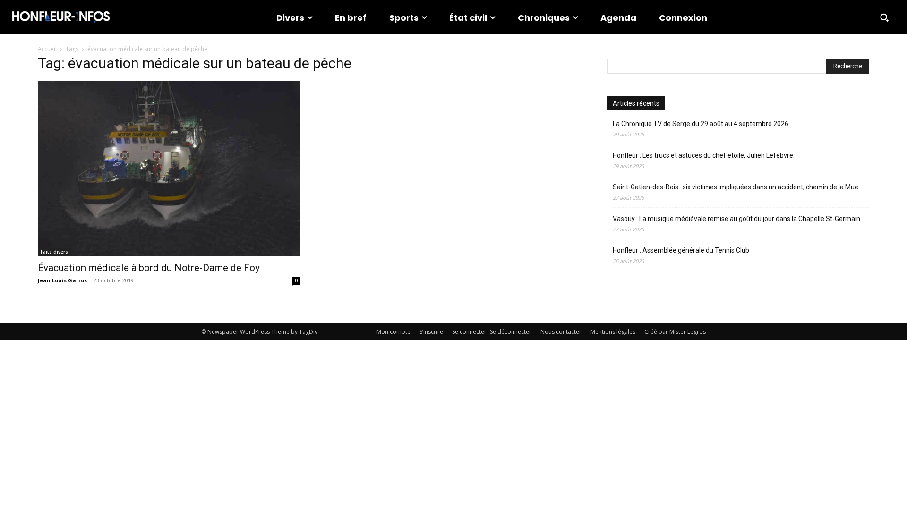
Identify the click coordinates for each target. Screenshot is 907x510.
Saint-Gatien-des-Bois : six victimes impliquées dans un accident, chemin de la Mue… (738, 187)
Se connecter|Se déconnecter (491, 332)
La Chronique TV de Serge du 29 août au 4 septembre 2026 (700, 124)
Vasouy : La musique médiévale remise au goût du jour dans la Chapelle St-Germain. (737, 218)
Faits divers (54, 251)
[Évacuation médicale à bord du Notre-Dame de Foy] (169, 168)
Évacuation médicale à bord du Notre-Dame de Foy (149, 267)
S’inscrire (431, 332)
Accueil (47, 49)
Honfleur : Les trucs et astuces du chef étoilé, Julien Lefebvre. (704, 155)
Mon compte (393, 332)
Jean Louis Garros (62, 280)
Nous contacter (561, 332)
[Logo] (61, 17)
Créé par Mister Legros (675, 332)
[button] (884, 17)
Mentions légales (612, 332)
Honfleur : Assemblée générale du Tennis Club (681, 250)
